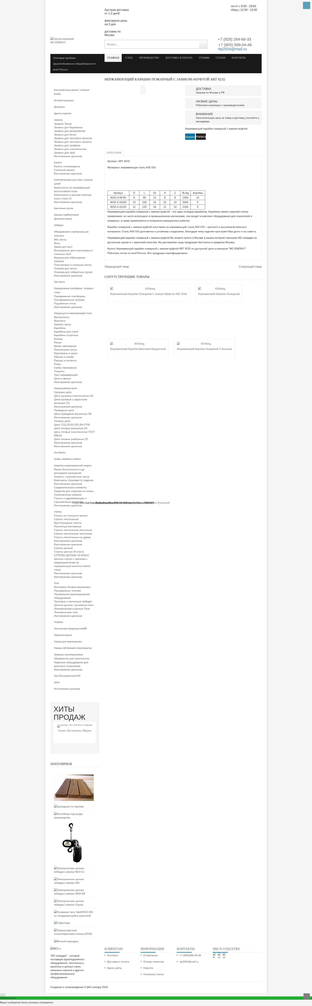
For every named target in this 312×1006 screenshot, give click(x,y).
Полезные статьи (153, 974)
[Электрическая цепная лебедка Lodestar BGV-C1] (74, 868)
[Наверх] (307, 996)
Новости (148, 967)
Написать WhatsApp (201, 137)
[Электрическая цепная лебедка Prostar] (74, 824)
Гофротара (78, 502)
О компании (150, 955)
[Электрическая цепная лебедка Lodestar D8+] (74, 879)
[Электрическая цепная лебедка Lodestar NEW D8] (74, 890)
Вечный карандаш (91, 502)
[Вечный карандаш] (66, 941)
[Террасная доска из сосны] (74, 776)
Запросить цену (190, 137)
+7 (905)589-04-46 (190, 955)
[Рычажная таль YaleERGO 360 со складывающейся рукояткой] (74, 912)
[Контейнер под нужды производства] (74, 813)
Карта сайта (114, 967)
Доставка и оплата (118, 961)
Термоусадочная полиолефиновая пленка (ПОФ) (125, 502)
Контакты (112, 955)
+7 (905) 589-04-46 (234, 45)
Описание (114, 152)
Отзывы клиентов (153, 961)
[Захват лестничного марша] (75, 726)
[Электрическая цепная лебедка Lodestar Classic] (74, 901)
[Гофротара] (62, 922)
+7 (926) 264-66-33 (234, 39)
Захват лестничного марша (74, 730)
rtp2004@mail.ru (232, 49)
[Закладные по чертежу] (69, 806)
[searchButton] (203, 44)
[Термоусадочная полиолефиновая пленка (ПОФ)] (74, 930)
